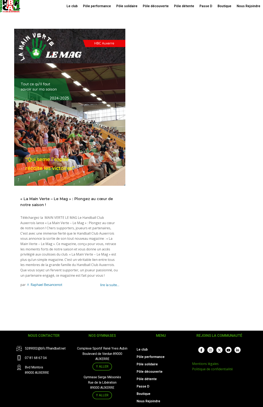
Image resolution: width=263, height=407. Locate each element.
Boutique (224, 6)
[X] (219, 350)
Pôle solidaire (126, 6)
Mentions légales (205, 363)
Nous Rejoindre (248, 6)
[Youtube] (228, 350)
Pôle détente (184, 6)
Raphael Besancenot (46, 284)
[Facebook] (201, 350)
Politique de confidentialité (212, 369)
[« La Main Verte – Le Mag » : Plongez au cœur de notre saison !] (69, 107)
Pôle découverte (156, 6)
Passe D (206, 6)
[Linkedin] (237, 350)
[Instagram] (210, 350)
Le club (72, 6)
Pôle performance (97, 6)
